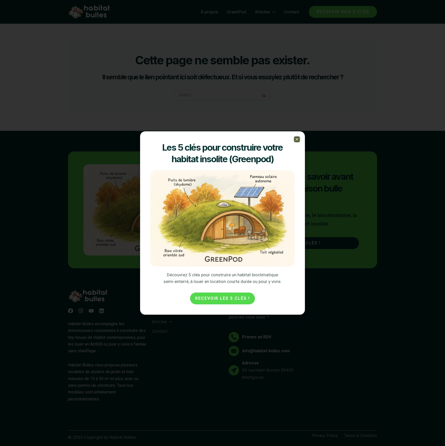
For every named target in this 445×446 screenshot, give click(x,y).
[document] (222, 223)
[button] (297, 139)
